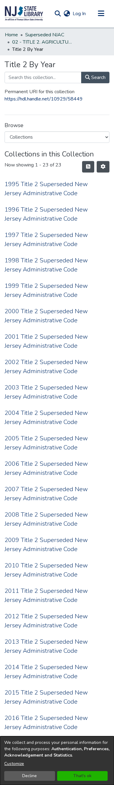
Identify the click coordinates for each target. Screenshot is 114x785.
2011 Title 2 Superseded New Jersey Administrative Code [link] (46, 595)
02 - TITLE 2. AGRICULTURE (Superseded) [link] (42, 42)
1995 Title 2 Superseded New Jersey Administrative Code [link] (46, 188)
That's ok (82, 776)
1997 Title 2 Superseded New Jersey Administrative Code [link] (46, 239)
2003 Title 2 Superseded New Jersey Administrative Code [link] (46, 392)
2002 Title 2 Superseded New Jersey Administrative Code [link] (46, 366)
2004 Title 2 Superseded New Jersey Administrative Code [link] (46, 417)
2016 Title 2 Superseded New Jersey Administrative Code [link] (46, 722)
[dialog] (57, 760)
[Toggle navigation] (100, 13)
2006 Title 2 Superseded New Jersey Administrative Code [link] (46, 468)
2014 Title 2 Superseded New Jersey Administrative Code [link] (46, 671)
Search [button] (97, 77)
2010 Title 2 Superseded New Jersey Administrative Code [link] (46, 570)
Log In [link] (79, 13)
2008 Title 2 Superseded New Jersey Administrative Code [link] (46, 519)
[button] (24, 13)
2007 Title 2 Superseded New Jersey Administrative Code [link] (46, 493)
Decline (29, 776)
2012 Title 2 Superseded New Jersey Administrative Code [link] (46, 620)
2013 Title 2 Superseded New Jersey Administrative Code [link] (46, 646)
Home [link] (11, 34)
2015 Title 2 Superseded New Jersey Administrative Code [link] (46, 697)
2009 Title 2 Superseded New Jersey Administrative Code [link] (46, 544)
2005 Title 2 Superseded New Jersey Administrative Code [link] (46, 443)
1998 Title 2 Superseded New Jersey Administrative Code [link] (46, 265)
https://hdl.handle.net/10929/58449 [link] (44, 99)
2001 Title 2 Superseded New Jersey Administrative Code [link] (46, 341)
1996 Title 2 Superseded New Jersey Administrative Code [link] (46, 214)
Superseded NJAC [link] (44, 34)
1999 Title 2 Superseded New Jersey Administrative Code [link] (46, 290)
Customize (14, 764)
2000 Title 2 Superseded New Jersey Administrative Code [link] (46, 315)
